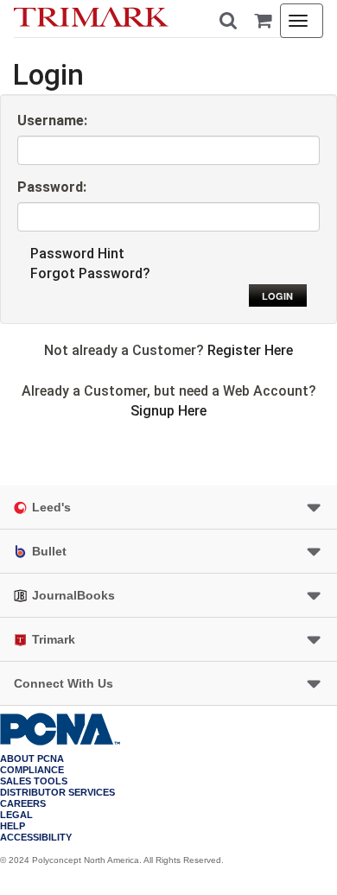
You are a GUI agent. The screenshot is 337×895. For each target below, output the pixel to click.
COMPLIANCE (32, 770)
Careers (23, 804)
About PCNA (32, 759)
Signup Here (168, 411)
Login (277, 295)
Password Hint (77, 253)
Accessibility (36, 837)
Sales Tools (33, 781)
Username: (52, 120)
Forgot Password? (90, 273)
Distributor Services (57, 792)
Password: (51, 187)
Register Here (250, 350)
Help (12, 826)
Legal (16, 815)
